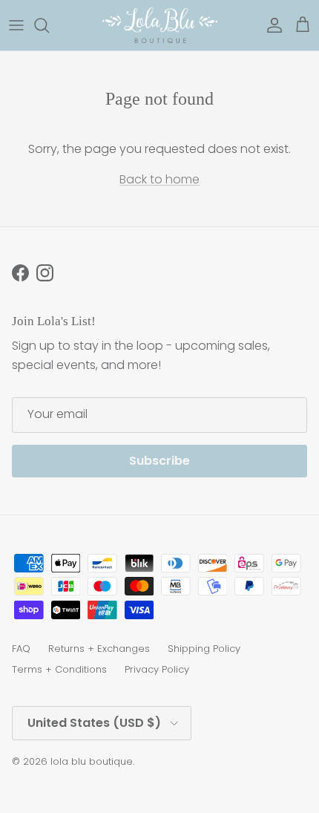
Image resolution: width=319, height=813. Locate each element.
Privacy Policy (157, 669)
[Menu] (16, 25)
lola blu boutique (91, 761)
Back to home (159, 179)
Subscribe (159, 460)
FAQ (21, 648)
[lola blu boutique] (159, 25)
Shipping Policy (204, 648)
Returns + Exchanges (99, 648)
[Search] (49, 25)
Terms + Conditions (59, 669)
